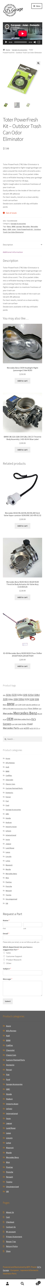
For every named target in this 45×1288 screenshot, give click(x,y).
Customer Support (14, 956)
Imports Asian (11, 826)
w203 (26, 728)
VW (7, 903)
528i (32, 699)
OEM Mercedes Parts (22, 719)
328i (5, 699)
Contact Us (11, 1227)
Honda (8, 818)
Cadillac (9, 775)
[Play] (6, 42)
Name (6, 920)
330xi (21, 699)
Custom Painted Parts (14, 788)
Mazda (8, 869)
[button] (38, 63)
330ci (10, 699)
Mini (7, 878)
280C (4, 695)
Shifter (24, 724)
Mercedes (26, 226)
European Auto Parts (21, 709)
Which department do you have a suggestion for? (17, 948)
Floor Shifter (33, 708)
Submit (8, 1001)
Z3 (37, 728)
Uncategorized (11, 899)
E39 (39, 705)
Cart (8, 1217)
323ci (9, 694)
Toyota (8, 895)
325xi (31, 694)
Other (8, 963)
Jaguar (8, 844)
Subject (7, 968)
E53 (7, 709)
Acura (8, 758)
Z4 (39, 728)
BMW (13, 226)
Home (8, 50)
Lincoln (8, 856)
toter (14, 229)
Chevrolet (9, 780)
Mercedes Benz (25, 713)
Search (22, 1283)
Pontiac (9, 882)
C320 (23, 705)
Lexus (8, 852)
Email (6, 933)
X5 (35, 728)
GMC (7, 814)
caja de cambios (32, 705)
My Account (7, 1283)
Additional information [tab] (13, 252)
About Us (10, 1212)
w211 (32, 728)
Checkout (10, 1222)
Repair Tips (11, 1241)
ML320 (39, 714)
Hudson (9, 822)
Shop (8, 1251)
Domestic (9, 792)
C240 (19, 705)
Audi (7, 767)
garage (19, 226)
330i (16, 699)
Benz (9, 226)
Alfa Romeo (10, 763)
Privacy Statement (14, 1236)
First (4, 929)
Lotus (8, 861)
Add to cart (23, 380)
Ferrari (8, 797)
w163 (21, 728)
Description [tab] (8, 244)
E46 (4, 709)
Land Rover (10, 848)
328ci (37, 694)
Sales (8, 953)
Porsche (9, 886)
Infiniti (8, 831)
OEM (9, 229)
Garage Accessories (19, 50)
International (11, 835)
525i (27, 699)
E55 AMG (11, 709)
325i (25, 694)
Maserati (9, 865)
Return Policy (12, 1246)
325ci (20, 694)
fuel (40, 709)
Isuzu (8, 839)
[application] (22, 33)
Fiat (7, 801)
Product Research (13, 959)
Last (24, 929)
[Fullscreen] (39, 42)
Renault (9, 891)
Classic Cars (10, 784)
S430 (16, 724)
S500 (19, 724)
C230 (16, 705)
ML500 (4, 719)
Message (7, 979)
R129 (12, 724)
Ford (7, 805)
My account (11, 1231)
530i (37, 699)
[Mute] (35, 42)
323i (14, 694)
